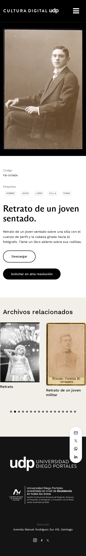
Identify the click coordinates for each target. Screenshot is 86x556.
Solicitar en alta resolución (32, 274)
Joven (25, 193)
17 (75, 412)
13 (59, 412)
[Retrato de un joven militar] (33, 354)
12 (55, 412)
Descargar (19, 256)
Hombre (10, 193)
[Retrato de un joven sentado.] (43, 89)
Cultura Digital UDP (31, 13)
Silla (52, 193)
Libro (38, 193)
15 (67, 412)
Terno (66, 193)
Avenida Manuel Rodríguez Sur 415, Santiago (43, 529)
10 (47, 412)
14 (63, 412)
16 (71, 412)
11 (51, 412)
